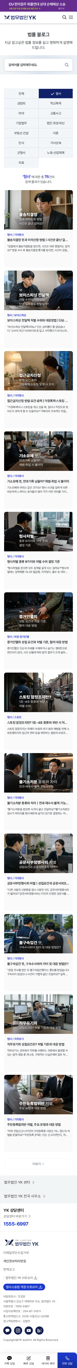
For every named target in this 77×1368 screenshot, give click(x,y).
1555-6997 (16, 1223)
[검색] (67, 65)
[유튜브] (29, 1330)
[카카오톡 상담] (7, 1330)
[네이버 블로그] (39, 1330)
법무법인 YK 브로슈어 (19, 1277)
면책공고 (9, 1269)
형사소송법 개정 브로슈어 (22, 1287)
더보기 (36, 1164)
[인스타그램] (18, 1330)
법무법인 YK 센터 (17, 1182)
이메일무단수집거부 (16, 1252)
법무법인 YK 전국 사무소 (22, 1196)
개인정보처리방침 (14, 1261)
